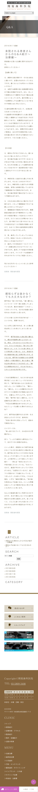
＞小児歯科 (8, 760)
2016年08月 (10, 571)
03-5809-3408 (18, 684)
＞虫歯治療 (8, 753)
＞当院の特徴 (9, 741)
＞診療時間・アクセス (12, 731)
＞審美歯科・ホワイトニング (14, 768)
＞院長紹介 (8, 734)
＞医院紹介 (8, 727)
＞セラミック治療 (10, 775)
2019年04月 (10, 568)
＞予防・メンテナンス (12, 764)
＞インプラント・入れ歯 (13, 771)
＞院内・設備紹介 (10, 738)
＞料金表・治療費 (10, 778)
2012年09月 (10, 577)
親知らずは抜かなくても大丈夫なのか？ (18, 545)
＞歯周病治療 (9, 757)
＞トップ (7, 723)
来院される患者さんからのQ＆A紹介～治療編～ (18, 54)
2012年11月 (10, 574)
